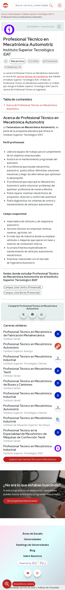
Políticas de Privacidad (48, 587)
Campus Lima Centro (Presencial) (22, 287)
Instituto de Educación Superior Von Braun (26, 425)
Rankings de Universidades (32, 544)
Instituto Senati (11, 339)
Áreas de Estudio (33, 533)
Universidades (14, 14)
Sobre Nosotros (32, 556)
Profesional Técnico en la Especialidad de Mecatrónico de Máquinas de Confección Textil (25, 434)
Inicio (3, 14)
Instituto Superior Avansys (18, 351)
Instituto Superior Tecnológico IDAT (37, 14)
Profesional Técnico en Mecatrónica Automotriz (27, 345)
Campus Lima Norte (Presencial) (22, 292)
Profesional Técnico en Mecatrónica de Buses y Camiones (27, 382)
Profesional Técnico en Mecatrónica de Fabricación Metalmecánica (27, 333)
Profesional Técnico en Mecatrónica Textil (27, 370)
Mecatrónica (17, 61)
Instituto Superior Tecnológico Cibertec (25, 363)
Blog (32, 550)
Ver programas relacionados (22, 500)
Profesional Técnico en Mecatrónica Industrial (27, 358)
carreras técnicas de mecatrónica (32, 76)
